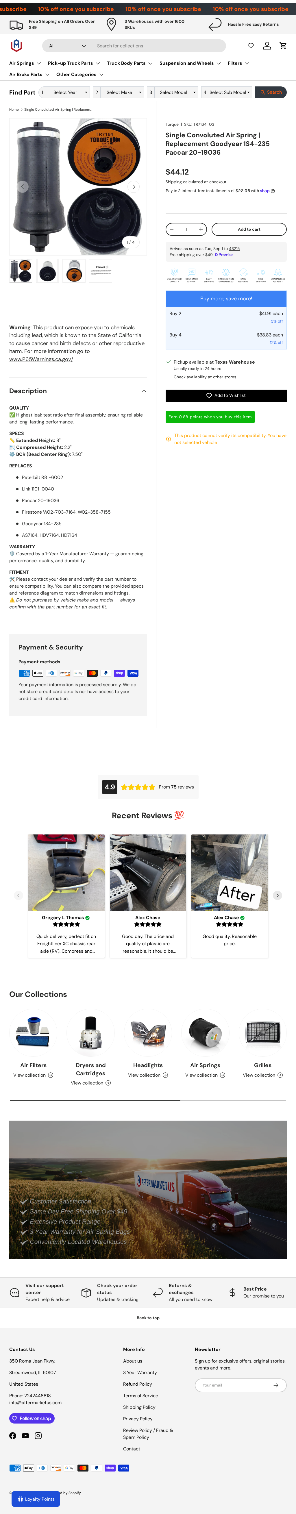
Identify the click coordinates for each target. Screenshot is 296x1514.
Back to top (148, 1317)
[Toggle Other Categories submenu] (101, 74)
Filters (235, 63)
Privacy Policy (138, 1419)
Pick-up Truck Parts (70, 63)
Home (14, 109)
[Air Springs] (205, 1032)
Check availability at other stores (205, 377)
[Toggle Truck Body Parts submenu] (150, 63)
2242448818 (37, 1396)
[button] (283, 45)
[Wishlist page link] (251, 46)
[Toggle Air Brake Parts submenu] (47, 74)
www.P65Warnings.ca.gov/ (41, 359)
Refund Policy (137, 1384)
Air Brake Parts (25, 74)
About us (132, 1361)
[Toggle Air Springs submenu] (38, 63)
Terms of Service (140, 1396)
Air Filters (33, 1065)
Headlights (148, 1065)
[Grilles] (262, 1032)
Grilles (262, 1065)
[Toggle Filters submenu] (246, 63)
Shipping (174, 181)
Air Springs (21, 63)
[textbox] (67, 92)
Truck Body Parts (126, 63)
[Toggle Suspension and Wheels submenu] (218, 63)
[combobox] (134, 45)
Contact (131, 1449)
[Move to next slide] (277, 896)
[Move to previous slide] (18, 896)
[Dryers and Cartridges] (90, 1032)
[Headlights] (148, 1032)
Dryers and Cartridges (91, 1069)
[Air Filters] (33, 1032)
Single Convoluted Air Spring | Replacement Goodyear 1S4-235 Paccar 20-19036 (59, 109)
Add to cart (249, 229)
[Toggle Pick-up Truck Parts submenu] (97, 63)
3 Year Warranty (140, 1372)
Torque (172, 124)
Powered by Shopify (64, 1493)
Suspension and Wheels (187, 63)
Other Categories (76, 74)
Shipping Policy (139, 1407)
